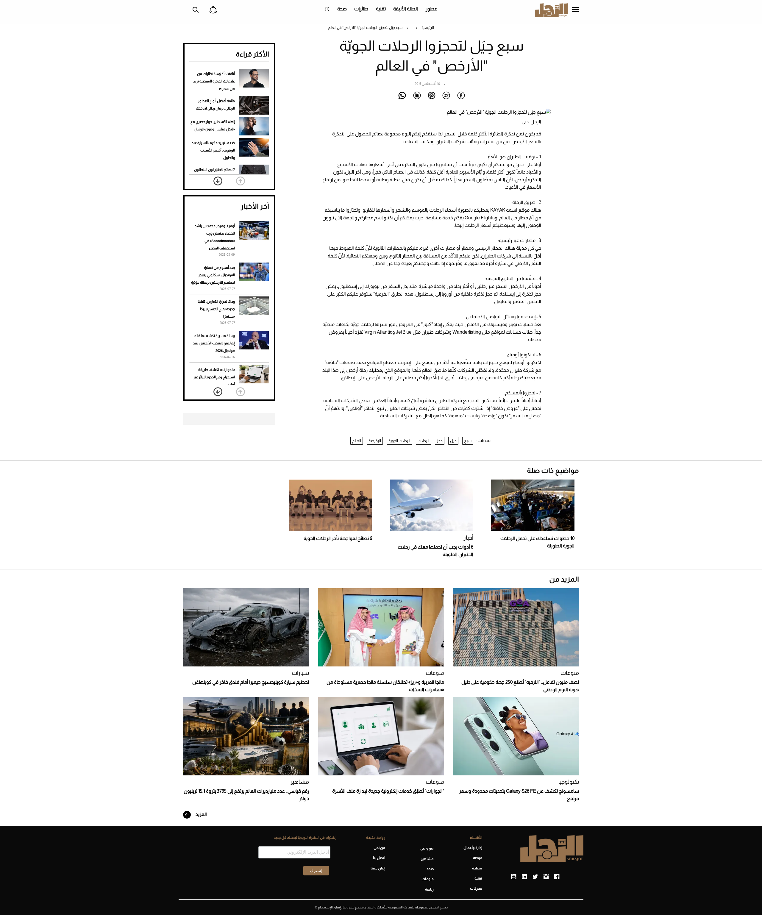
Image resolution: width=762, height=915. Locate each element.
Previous (240, 181)
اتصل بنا (379, 858)
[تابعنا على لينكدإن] (524, 877)
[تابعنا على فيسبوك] (556, 877)
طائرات (361, 8)
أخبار (468, 538)
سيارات (300, 673)
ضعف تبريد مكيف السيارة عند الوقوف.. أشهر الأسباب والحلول (213, 150)
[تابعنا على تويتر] (535, 877)
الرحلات (423, 440)
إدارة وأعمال (472, 848)
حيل (453, 440)
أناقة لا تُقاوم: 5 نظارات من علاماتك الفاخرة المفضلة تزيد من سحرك (214, 81)
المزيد (201, 814)
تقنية (381, 8)
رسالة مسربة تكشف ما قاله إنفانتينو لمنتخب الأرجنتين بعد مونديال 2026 (214, 343)
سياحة (477, 868)
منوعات (569, 673)
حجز (440, 440)
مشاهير (299, 782)
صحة (342, 8)
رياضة (429, 889)
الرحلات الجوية (399, 440)
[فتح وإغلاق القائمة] (575, 10)
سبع (467, 440)
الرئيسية (427, 28)
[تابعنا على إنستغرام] (546, 877)
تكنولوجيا (568, 782)
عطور (431, 8)
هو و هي (427, 848)
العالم (356, 440)
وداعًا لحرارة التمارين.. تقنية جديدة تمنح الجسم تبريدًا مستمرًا (216, 308)
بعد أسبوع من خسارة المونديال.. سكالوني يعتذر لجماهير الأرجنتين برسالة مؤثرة (213, 275)
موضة (477, 858)
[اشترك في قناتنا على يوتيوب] (513, 877)
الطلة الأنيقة (405, 8)
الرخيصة (374, 440)
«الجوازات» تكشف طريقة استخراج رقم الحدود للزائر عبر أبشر (214, 377)
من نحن (379, 848)
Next (218, 181)
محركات (476, 888)
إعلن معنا (378, 868)
